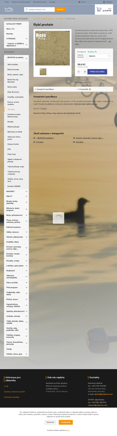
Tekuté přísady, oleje (16, 167)
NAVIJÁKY (10, 191)
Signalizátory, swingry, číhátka (13, 305)
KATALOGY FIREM (13, 24)
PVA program (12, 287)
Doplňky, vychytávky (15, 97)
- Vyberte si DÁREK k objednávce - (15, 44)
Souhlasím (65, 422)
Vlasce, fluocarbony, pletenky (14, 343)
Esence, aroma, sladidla (13, 103)
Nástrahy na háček (15, 132)
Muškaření (10, 271)
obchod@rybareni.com (103, 394)
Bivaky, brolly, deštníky (12, 202)
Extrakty (11, 109)
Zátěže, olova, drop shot (15, 180)
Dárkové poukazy (13, 227)
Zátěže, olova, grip (14, 354)
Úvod (35, 19)
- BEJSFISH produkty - (14, 58)
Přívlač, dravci (12, 299)
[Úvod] (13, 9)
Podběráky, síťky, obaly (13, 293)
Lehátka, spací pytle (14, 266)
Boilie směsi (12, 87)
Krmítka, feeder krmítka (13, 255)
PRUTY (9, 196)
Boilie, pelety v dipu (15, 75)
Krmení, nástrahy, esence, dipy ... (13, 248)
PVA (9, 149)
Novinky (9, 34)
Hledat (60, 9)
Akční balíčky (13, 64)
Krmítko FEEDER (14, 186)
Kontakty (52, 2)
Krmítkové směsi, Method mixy (14, 115)
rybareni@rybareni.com (97, 405)
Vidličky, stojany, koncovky (13, 336)
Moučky (10, 122)
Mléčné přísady (13, 127)
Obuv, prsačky (12, 282)
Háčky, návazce (12, 232)
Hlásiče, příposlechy (14, 237)
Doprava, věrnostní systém (21, 2)
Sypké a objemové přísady (15, 160)
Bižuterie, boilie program (12, 209)
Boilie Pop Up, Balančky (13, 81)
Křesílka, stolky (12, 261)
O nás (7, 2)
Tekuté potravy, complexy (14, 173)
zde (68, 430)
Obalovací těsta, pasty (14, 138)
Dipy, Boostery (13, 92)
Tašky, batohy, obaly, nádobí (15, 322)
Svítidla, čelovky (13, 316)
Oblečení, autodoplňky (11, 276)
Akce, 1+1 (10, 29)
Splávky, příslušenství (15, 311)
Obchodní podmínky (39, 2)
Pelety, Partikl (13, 144)
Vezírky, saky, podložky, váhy (12, 329)
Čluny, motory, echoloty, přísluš (13, 221)
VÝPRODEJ (10, 39)
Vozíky (9, 349)
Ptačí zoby (12, 154)
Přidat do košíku (97, 71)
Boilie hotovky (13, 69)
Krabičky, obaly (12, 242)
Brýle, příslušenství (14, 215)
